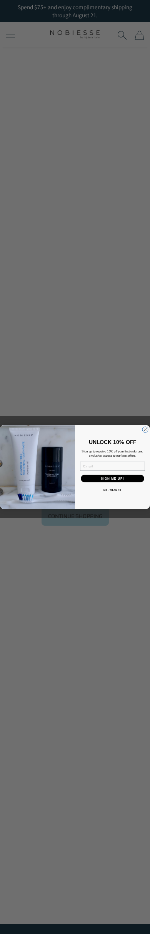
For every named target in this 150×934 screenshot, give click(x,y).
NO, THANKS (112, 490)
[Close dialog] (145, 429)
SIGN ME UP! (112, 478)
